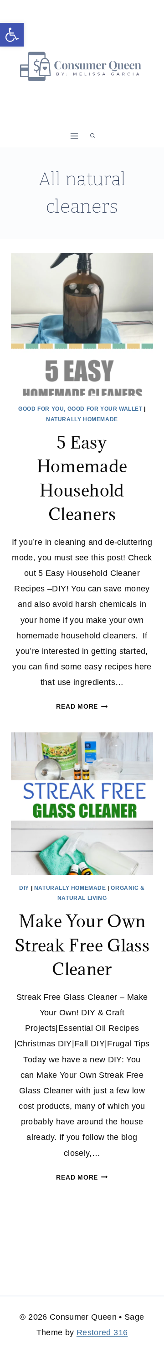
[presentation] (82, 324)
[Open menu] (74, 136)
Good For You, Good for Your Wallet (80, 409)
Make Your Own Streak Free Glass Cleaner (82, 945)
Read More (82, 706)
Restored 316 (102, 1332)
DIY (24, 888)
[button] (12, 35)
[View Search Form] (92, 136)
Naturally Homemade (82, 419)
